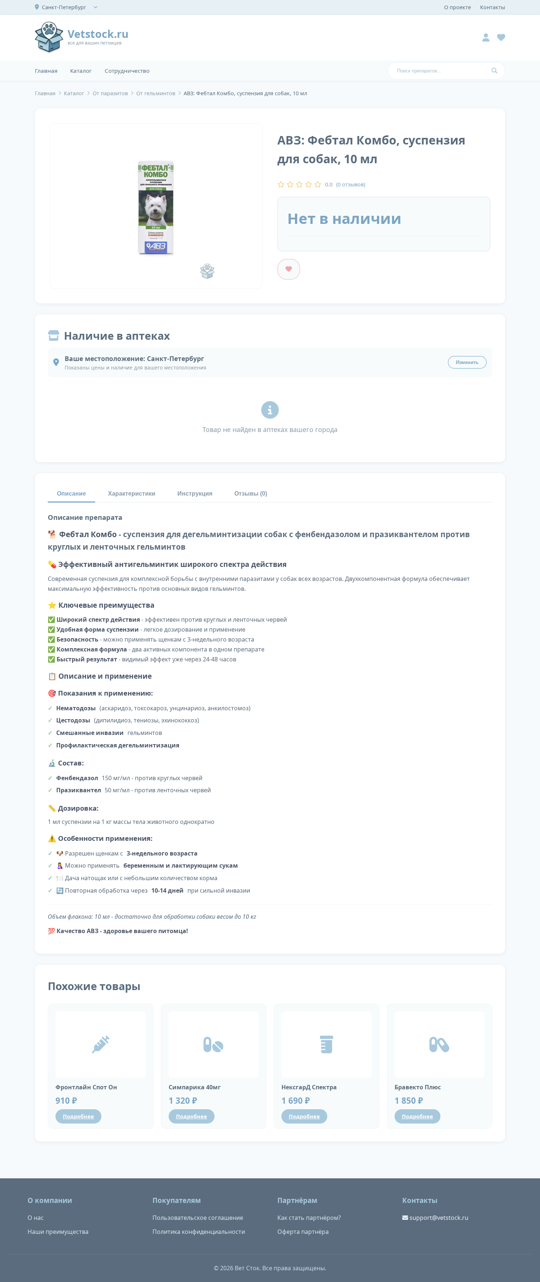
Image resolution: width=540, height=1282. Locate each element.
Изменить (467, 362)
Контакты (492, 7)
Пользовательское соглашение (197, 1218)
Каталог (81, 70)
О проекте (457, 7)
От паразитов (110, 93)
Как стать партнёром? (309, 1218)
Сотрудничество (127, 70)
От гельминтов (155, 93)
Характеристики (131, 493)
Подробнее (78, 1116)
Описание (71, 493)
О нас (36, 1218)
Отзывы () (250, 493)
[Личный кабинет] (486, 37)
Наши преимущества (58, 1232)
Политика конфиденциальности (198, 1232)
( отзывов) (350, 184)
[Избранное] (501, 37)
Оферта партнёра (303, 1232)
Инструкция (194, 493)
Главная (46, 70)
